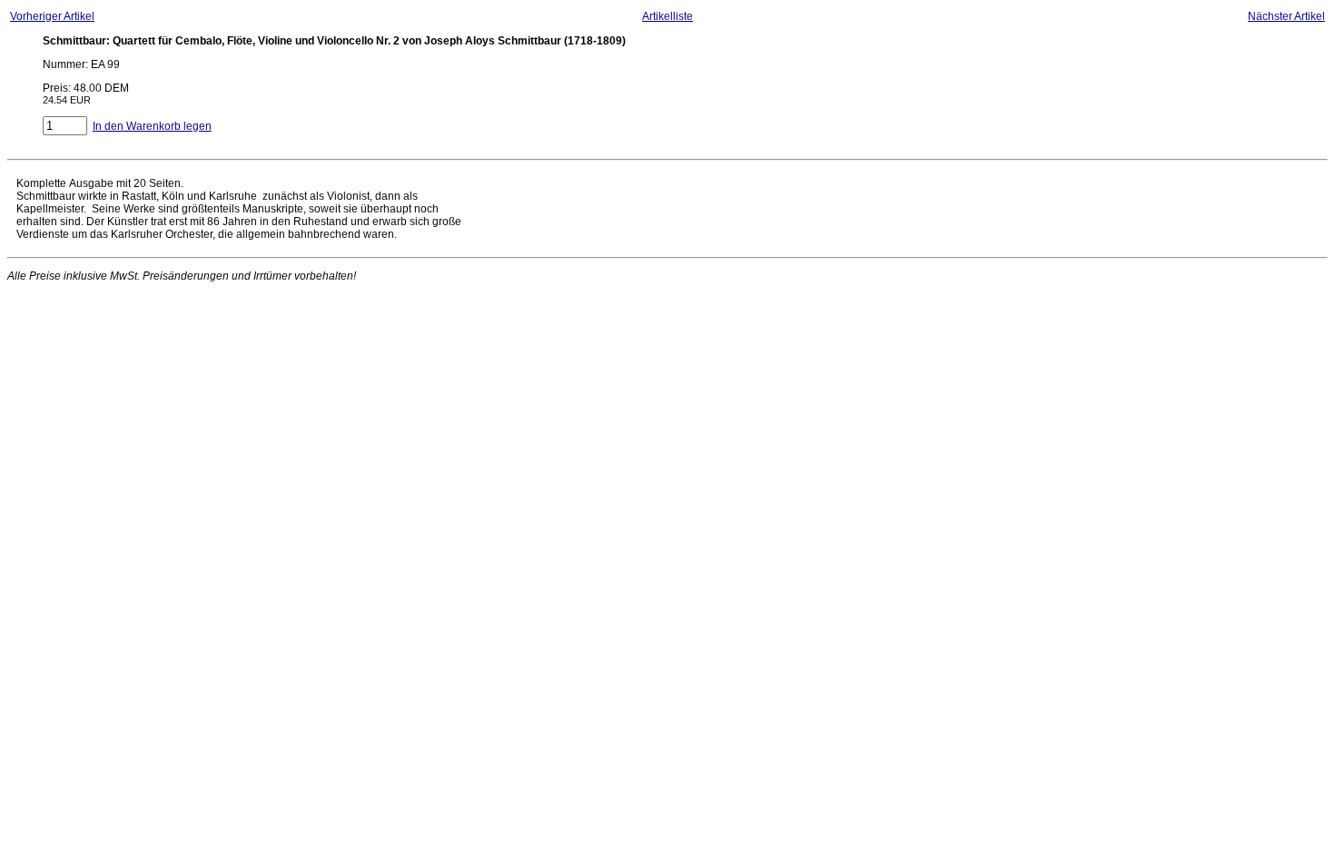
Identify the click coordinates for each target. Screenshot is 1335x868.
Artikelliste (667, 16)
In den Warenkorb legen (152, 126)
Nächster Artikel (1286, 16)
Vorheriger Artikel (52, 16)
